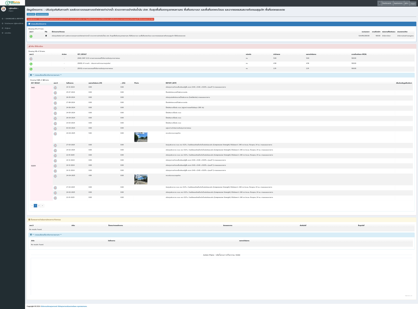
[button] (379, 3)
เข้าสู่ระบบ (413, 4)
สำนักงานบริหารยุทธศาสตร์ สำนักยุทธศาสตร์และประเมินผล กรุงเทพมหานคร (64, 306)
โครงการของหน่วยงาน (42, 14)
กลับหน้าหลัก (31, 14)
